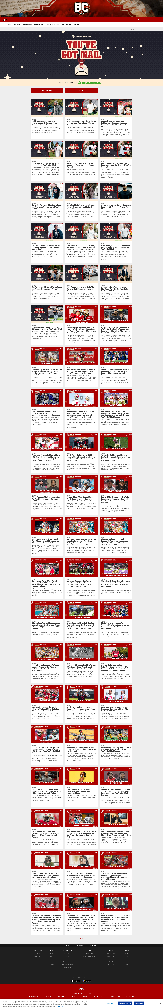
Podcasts (52, 961)
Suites (89, 950)
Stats (126, 964)
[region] (81, 1003)
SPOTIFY (81, 90)
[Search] (139, 20)
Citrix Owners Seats (110, 959)
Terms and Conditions (33, 996)
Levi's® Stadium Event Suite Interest (89, 959)
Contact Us (37, 953)
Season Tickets (110, 956)
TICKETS (111, 950)
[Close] (160, 1003)
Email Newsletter (37, 959)
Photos (51, 959)
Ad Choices (85, 996)
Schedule (127, 956)
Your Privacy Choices (99, 996)
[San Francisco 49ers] (81, 989)
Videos (51, 956)
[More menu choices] (76, 20)
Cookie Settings (115, 996)
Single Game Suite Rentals (89, 956)
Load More (81, 938)
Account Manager (111, 953)
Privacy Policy (49, 996)
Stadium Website (67, 953)
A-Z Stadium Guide (67, 959)
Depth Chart (126, 959)
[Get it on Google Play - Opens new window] (87, 982)
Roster (126, 953)
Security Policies (67, 967)
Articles (51, 953)
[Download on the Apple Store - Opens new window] (75, 981)
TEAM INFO (126, 950)
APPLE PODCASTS (47, 90)
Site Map (52, 964)
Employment (37, 956)
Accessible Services (67, 961)
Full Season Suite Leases (89, 953)
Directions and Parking (67, 964)
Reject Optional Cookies (125, 1003)
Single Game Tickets (110, 961)
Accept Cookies (139, 1003)
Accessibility (61, 996)
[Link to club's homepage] (5, 20)
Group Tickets (111, 964)
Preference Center (130, 996)
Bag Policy (67, 956)
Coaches (127, 961)
